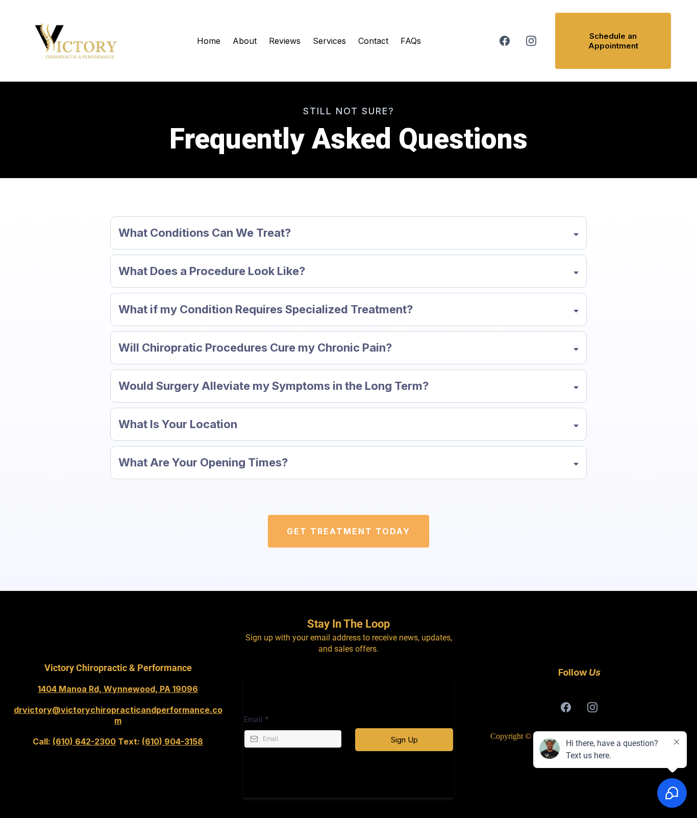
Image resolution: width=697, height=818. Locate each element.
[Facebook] (504, 41)
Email (256, 719)
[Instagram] (531, 41)
